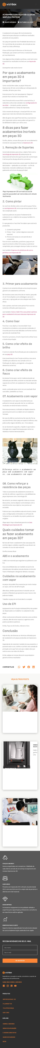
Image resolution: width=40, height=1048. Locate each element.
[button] (19, 667)
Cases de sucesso (9, 1037)
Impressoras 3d (9, 999)
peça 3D (9, 354)
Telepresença (8, 1008)
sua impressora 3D (10, 208)
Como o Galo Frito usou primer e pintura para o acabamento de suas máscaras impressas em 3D (20, 314)
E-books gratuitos (9, 1032)
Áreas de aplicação (9, 1028)
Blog (4, 1041)
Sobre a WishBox (9, 1024)
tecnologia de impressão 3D (11, 154)
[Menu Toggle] (36, 4)
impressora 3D (28, 143)
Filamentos (7, 1003)
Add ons (6, 1012)
